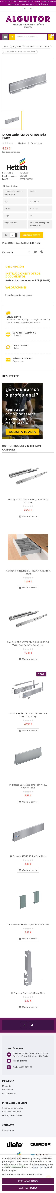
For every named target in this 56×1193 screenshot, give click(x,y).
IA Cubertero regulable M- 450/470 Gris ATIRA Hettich (28, 572)
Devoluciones (21, 345)
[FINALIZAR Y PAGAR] (25, 8)
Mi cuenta (6, 1086)
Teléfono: (17, 1067)
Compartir (28, 252)
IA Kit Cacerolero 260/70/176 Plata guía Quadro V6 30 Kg (28, 715)
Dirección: (17, 1053)
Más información (11, 1174)
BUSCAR (12, 37)
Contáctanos (8, 1130)
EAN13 (5, 179)
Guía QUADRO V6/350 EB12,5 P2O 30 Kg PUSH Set (28, 501)
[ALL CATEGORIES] (5, 37)
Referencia (7, 172)
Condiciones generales (12, 1108)
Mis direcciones (9, 1093)
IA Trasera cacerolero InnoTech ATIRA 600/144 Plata (28, 786)
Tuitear (34, 252)
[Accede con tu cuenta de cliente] (30, 8)
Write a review (36, 143)
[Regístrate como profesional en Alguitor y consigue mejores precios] (22, 410)
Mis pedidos (7, 1089)
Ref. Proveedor (9, 176)
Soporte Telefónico (24, 332)
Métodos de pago (23, 358)
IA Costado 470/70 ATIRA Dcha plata (28, 856)
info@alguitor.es (20, 1061)
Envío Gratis (14, 316)
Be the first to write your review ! (19, 295)
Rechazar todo (28, 1181)
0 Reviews (22, 143)
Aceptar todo (28, 1187)
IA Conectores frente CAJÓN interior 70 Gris (28, 924)
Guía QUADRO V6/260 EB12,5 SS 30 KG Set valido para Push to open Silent (28, 643)
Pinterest (41, 252)
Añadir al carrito (31, 235)
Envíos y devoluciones (12, 1115)
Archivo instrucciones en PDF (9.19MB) (27, 280)
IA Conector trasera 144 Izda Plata (28, 993)
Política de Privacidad (11, 1111)
